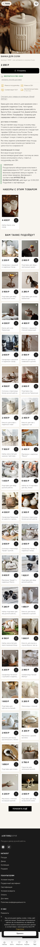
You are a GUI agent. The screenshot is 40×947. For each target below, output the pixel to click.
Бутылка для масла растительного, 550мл (10, 739)
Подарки (4, 869)
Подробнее (20, 929)
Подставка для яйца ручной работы (9, 487)
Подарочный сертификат (10, 883)
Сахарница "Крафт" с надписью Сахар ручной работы (29, 550)
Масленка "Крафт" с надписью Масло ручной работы (9, 581)
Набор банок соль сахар (8, 226)
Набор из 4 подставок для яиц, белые (30, 487)
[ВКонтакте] (3, 847)
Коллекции (5, 865)
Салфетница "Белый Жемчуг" (29, 676)
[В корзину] (16, 220)
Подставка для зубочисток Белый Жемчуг (8, 707)
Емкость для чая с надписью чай (28, 424)
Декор (3, 861)
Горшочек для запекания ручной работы (28, 768)
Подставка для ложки (9, 769)
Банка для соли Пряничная (7, 329)
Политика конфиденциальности (13, 902)
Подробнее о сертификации (14, 183)
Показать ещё (20, 809)
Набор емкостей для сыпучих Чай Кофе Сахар (9, 455)
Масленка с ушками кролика (29, 737)
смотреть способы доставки (12, 80)
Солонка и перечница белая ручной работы (10, 392)
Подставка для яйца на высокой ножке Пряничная (9, 298)
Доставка (4, 899)
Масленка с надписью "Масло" (30, 455)
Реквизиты (5, 913)
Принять (20, 933)
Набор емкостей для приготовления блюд (9, 644)
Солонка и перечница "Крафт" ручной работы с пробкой (10, 550)
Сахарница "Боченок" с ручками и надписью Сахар (10, 676)
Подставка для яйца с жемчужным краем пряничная (29, 266)
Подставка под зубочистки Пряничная (30, 392)
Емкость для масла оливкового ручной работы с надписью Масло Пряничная (29, 361)
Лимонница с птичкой (29, 706)
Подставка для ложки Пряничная (29, 298)
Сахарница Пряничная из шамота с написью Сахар (10, 518)
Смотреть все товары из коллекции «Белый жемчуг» (17, 98)
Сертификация (6, 887)
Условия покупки (7, 880)
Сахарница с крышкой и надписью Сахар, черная (10, 361)
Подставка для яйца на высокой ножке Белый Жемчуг (29, 800)
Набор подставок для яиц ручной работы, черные (9, 613)
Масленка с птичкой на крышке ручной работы (9, 800)
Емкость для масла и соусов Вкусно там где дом (30, 644)
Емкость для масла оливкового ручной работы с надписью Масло (29, 613)
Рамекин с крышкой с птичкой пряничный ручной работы (29, 329)
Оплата (4, 895)
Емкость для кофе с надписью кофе (9, 424)
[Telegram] (9, 847)
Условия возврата (8, 891)
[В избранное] (36, 3)
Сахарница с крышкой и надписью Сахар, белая (10, 266)
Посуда (4, 857)
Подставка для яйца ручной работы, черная (29, 581)
